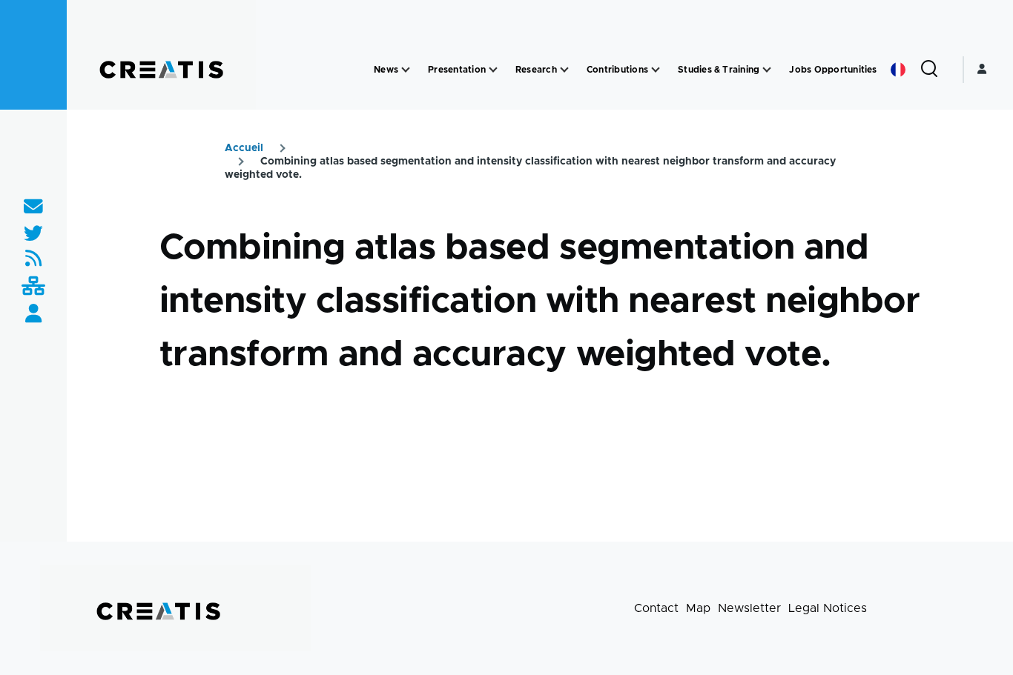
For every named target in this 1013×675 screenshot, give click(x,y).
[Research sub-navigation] (564, 70)
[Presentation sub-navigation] (493, 70)
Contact (656, 608)
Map (698, 608)
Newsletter (749, 608)
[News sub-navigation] (405, 70)
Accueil (244, 148)
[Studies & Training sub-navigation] (766, 70)
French (898, 69)
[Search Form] (929, 70)
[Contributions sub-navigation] (655, 70)
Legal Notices (827, 608)
